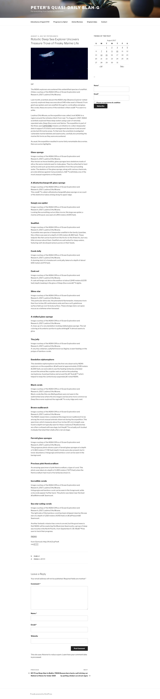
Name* (96, 85)
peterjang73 (52, 36)
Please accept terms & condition (108, 102)
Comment (35, 584)
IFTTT (36, 544)
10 (117, 51)
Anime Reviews (77, 22)
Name (34, 613)
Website (34, 636)
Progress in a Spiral (60, 22)
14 (101, 55)
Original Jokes (92, 22)
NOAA (33, 536)
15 (106, 55)
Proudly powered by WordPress (41, 694)
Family (37, 556)
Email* (96, 94)
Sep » (122, 66)
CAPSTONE (47, 126)
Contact (104, 22)
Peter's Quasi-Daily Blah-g (65, 7)
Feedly (37, 559)
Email (34, 625)
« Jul (100, 66)
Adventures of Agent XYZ (40, 22)
